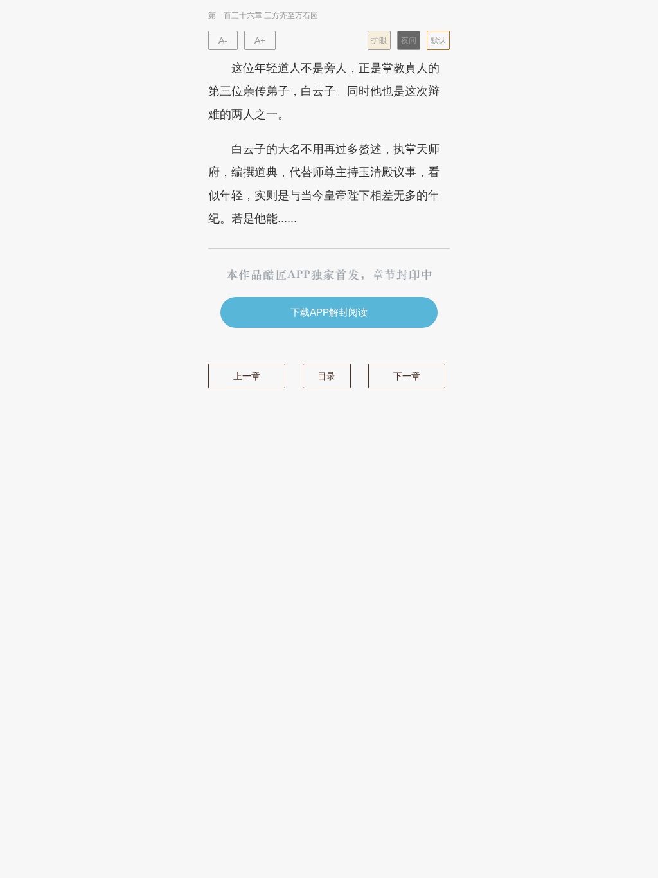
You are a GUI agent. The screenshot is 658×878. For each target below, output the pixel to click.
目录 (326, 376)
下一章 (406, 376)
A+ (259, 40)
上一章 (246, 376)
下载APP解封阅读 (329, 312)
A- (222, 40)
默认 (438, 40)
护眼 (379, 40)
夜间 (408, 40)
